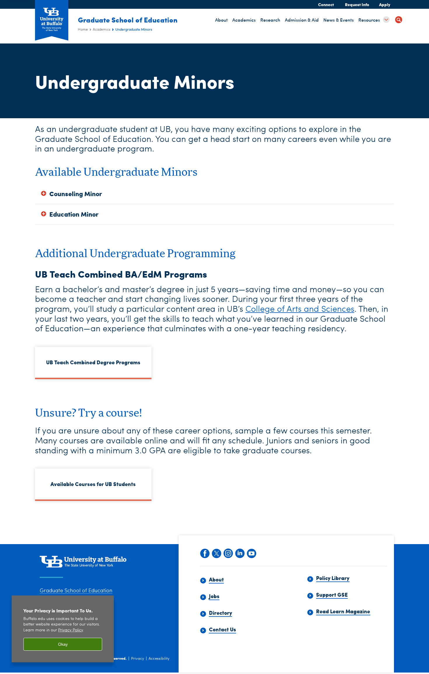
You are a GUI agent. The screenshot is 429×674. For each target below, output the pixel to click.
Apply (384, 4)
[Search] (399, 21)
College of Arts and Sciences (299, 309)
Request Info (357, 4)
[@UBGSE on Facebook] (204, 553)
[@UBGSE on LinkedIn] (239, 553)
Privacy (137, 659)
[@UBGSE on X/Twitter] (216, 553)
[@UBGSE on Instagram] (228, 553)
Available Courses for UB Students (93, 483)
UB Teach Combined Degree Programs (93, 362)
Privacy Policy (70, 630)
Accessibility (159, 659)
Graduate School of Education (127, 20)
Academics (101, 30)
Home (83, 30)
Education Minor (73, 214)
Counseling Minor (75, 193)
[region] (63, 628)
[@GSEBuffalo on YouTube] (251, 553)
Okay (63, 644)
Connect (326, 4)
